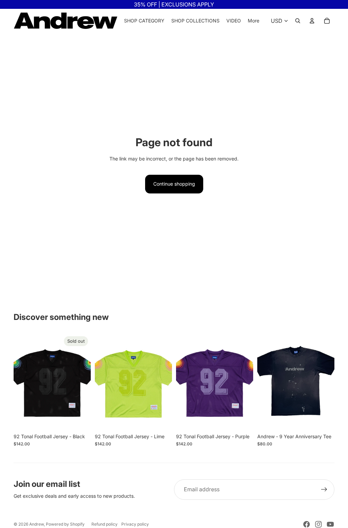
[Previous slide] (19, 381)
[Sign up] (324, 489)
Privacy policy (135, 524)
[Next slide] (85, 381)
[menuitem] (253, 20)
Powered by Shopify (65, 524)
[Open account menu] (311, 20)
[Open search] (297, 20)
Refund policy (104, 524)
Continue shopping (174, 184)
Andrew (36, 524)
